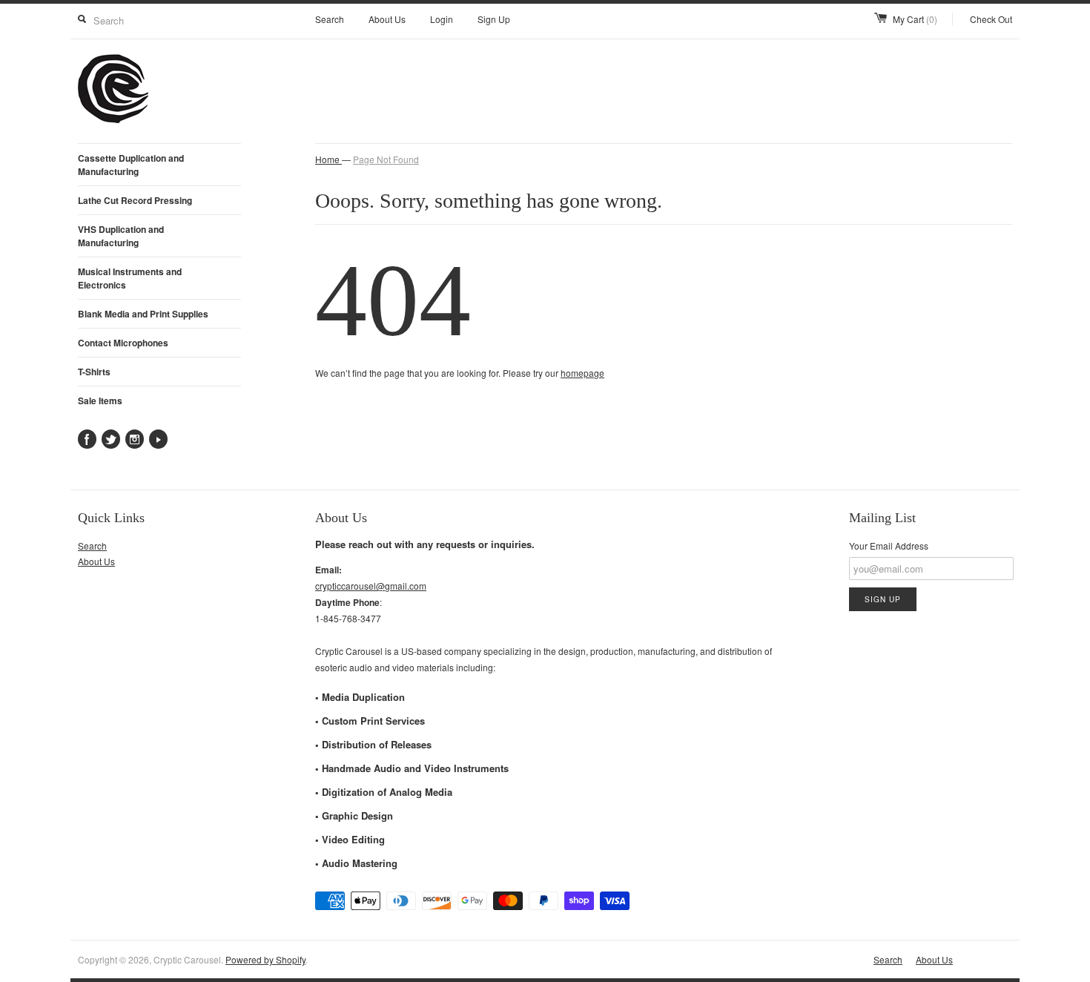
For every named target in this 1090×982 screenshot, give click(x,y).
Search (329, 19)
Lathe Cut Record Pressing (135, 200)
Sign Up (494, 19)
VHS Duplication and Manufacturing (121, 236)
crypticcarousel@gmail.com (370, 585)
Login (441, 19)
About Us (387, 19)
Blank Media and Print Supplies (143, 313)
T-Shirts (94, 371)
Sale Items (100, 400)
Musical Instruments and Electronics (130, 278)
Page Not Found (386, 159)
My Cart (915, 19)
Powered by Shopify (265, 959)
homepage (582, 372)
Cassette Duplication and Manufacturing (131, 164)
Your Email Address (888, 545)
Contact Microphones (123, 342)
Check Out (991, 19)
